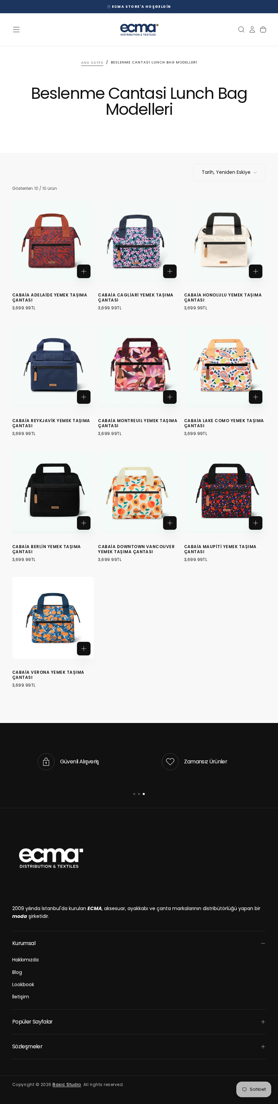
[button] (16, 29)
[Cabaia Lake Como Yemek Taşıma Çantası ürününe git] (225, 366)
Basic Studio (67, 1084)
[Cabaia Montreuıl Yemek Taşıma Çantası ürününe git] (139, 366)
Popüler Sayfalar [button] (32, 1022)
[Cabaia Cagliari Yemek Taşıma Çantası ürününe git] (139, 241)
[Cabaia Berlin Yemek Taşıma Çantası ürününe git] (53, 492)
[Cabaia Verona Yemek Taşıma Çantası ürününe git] (53, 618)
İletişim (20, 996)
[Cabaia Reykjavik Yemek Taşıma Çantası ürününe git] (53, 366)
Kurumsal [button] (23, 943)
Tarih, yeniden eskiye (226, 172)
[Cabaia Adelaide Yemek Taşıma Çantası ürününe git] (53, 241)
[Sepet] (263, 29)
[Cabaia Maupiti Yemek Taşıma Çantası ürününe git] (225, 492)
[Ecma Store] (50, 858)
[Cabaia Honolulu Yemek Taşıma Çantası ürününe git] (225, 241)
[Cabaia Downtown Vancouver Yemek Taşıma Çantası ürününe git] (139, 492)
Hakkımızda (25, 959)
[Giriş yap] (252, 29)
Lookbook (23, 984)
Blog (17, 972)
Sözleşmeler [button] (27, 1046)
